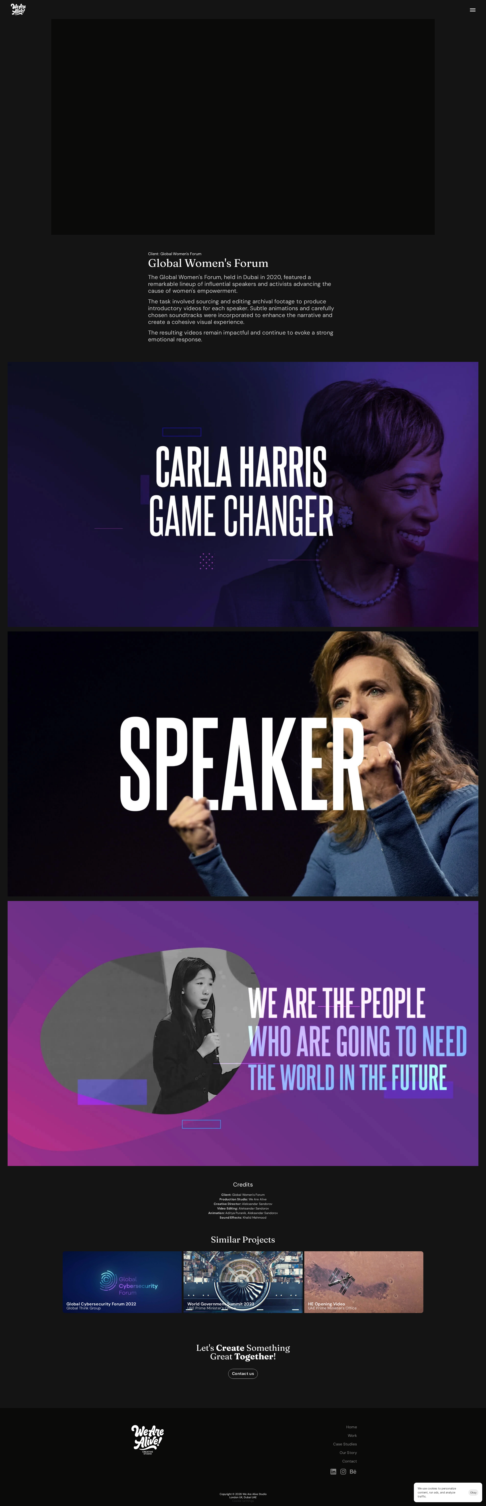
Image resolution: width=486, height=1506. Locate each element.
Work (352, 1435)
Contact (349, 1461)
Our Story (348, 1452)
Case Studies (345, 1444)
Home (351, 1427)
